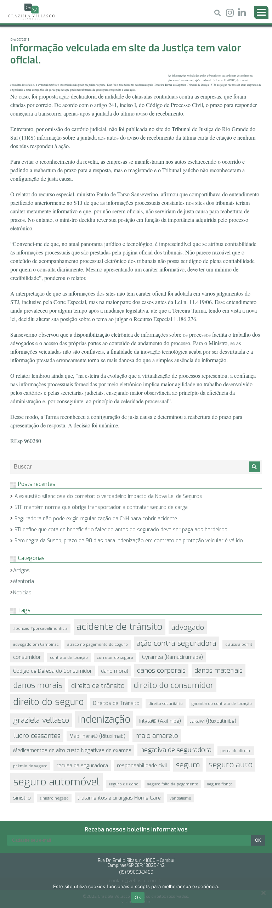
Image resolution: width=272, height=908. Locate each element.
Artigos (21, 570)
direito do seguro (48, 702)
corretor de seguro (115, 657)
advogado (187, 627)
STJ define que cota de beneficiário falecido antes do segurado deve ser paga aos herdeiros (121, 529)
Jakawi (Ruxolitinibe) (213, 720)
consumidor (27, 657)
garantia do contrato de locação (222, 703)
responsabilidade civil (142, 765)
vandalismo (180, 798)
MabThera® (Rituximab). (97, 736)
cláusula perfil (238, 644)
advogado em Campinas (35, 644)
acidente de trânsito (119, 627)
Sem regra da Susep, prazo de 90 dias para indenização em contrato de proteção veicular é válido (129, 540)
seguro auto (231, 765)
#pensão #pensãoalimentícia (40, 628)
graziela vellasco (41, 720)
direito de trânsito (98, 685)
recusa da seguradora (82, 765)
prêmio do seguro (30, 765)
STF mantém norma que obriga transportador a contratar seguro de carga (101, 507)
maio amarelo (156, 735)
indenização (104, 719)
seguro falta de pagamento (172, 783)
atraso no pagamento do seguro (97, 644)
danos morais (37, 685)
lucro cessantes (37, 735)
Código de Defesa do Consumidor (52, 670)
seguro (188, 765)
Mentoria (23, 581)
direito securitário (165, 703)
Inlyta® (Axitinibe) (160, 720)
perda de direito (235, 750)
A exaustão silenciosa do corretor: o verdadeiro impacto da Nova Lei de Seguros (108, 496)
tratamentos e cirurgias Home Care (119, 797)
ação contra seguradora (176, 643)
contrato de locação (69, 657)
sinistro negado (54, 798)
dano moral (114, 670)
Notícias (22, 592)
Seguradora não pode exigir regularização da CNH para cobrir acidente (96, 518)
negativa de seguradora (175, 749)
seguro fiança (220, 783)
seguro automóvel (56, 782)
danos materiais (218, 670)
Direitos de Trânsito (116, 703)
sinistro (22, 797)
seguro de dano (123, 783)
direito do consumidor (174, 685)
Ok (138, 897)
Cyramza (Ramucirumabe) (172, 657)
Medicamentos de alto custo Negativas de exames (72, 750)
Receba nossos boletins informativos (136, 829)
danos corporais (161, 670)
